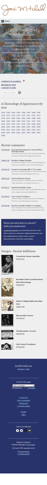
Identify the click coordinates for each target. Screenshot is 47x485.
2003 (8, 127)
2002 (3, 127)
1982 (23, 118)
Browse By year (8, 85)
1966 (23, 112)
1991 (28, 121)
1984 (33, 118)
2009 (38, 127)
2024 (33, 133)
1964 (13, 112)
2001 (38, 124)
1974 (23, 115)
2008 (33, 127)
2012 (13, 130)
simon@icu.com (23, 65)
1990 (23, 121)
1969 (38, 112)
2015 (28, 130)
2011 (8, 130)
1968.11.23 (5, 160)
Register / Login (24, 369)
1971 (8, 115)
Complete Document (11, 81)
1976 (33, 115)
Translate (31, 388)
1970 (3, 115)
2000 (33, 124)
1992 (33, 121)
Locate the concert (11, 230)
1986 (3, 121)
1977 (38, 115)
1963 (8, 112)
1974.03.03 (5, 206)
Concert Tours (8, 88)
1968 (33, 112)
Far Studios (31, 445)
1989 (18, 121)
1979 (8, 118)
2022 (23, 133)
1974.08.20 (5, 150)
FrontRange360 (23, 454)
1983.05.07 (5, 178)
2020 (13, 133)
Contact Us (23, 397)
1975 (28, 115)
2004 (13, 127)
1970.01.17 (5, 187)
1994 (3, 124)
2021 (18, 133)
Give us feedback (23, 400)
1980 (13, 118)
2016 (33, 130)
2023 (28, 133)
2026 (3, 135)
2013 (18, 130)
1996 (13, 124)
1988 (13, 121)
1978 (3, 118)
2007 (28, 127)
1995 (8, 124)
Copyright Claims (23, 406)
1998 (23, 124)
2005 (18, 127)
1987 (8, 121)
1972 (13, 115)
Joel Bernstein (22, 52)
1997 (18, 124)
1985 (38, 118)
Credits (23, 412)
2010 (3, 130)
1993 (38, 121)
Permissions (23, 403)
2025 (38, 133)
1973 (18, 115)
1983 (28, 118)
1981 (18, 118)
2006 (23, 127)
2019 (8, 133)
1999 (28, 124)
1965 (18, 112)
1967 (28, 112)
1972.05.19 (5, 169)
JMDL (23, 415)
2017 (38, 130)
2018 (3, 133)
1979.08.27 (5, 196)
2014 (23, 130)
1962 (3, 112)
